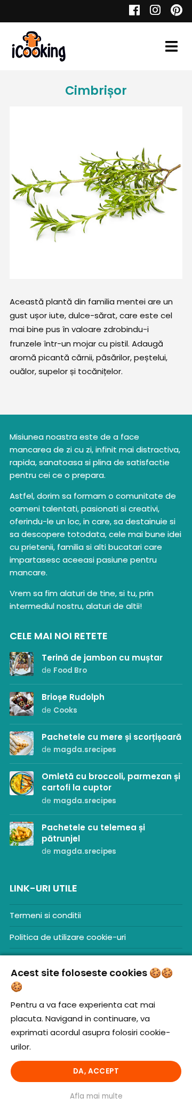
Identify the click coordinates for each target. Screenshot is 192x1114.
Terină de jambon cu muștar (102, 657)
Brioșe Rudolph (73, 697)
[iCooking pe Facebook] (131, 11)
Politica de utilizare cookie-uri (68, 937)
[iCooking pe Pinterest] (172, 11)
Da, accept (96, 1071)
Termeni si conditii (45, 915)
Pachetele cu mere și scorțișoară (111, 736)
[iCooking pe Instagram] (152, 11)
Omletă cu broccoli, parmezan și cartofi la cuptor (111, 782)
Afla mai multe (96, 1096)
